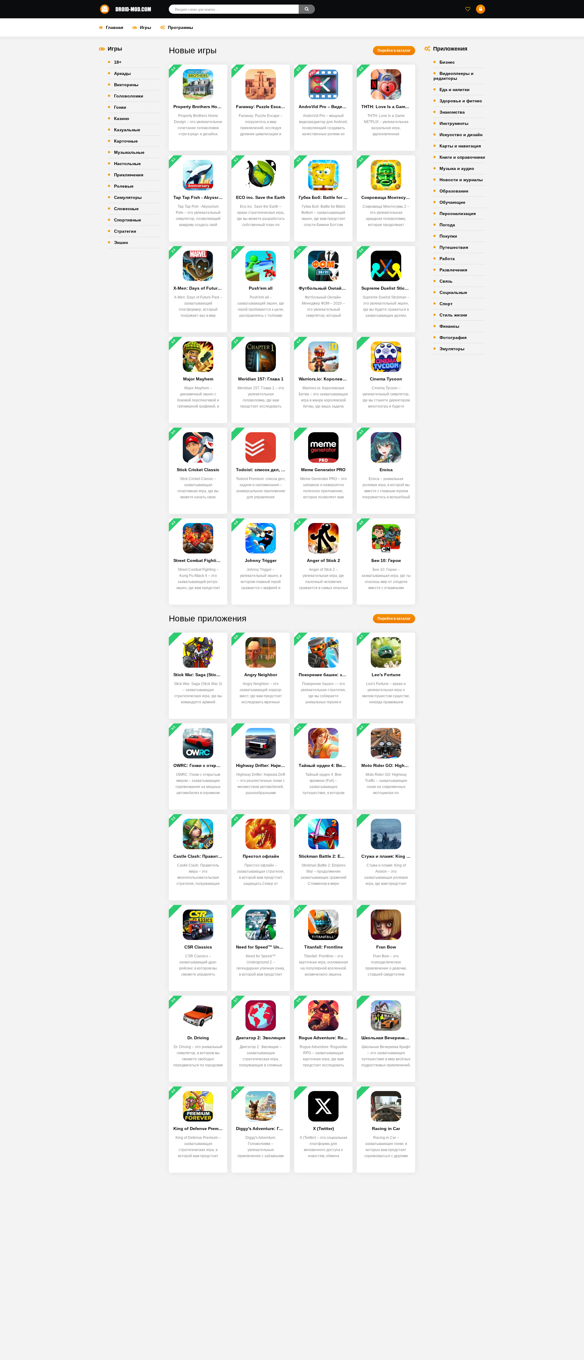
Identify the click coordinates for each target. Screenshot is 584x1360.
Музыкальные (129, 152)
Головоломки (128, 96)
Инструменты (454, 123)
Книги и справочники (462, 157)
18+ (117, 62)
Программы (180, 27)
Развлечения (453, 269)
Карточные (126, 141)
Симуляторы (128, 197)
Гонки (120, 107)
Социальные (453, 292)
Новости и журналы (461, 179)
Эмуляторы (452, 348)
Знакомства (452, 112)
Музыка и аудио (457, 168)
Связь (446, 281)
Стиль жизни (453, 315)
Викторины (126, 84)
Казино (121, 118)
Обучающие (452, 202)
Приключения (128, 174)
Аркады (122, 73)
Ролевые (124, 186)
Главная (114, 27)
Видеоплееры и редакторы (453, 76)
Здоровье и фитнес (461, 100)
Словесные (126, 208)
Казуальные (127, 129)
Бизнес (447, 62)
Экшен (121, 242)
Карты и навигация (460, 145)
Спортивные (127, 219)
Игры (145, 27)
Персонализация (458, 213)
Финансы (449, 326)
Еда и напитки (455, 89)
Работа (447, 258)
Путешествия (454, 247)
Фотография (453, 337)
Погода (447, 224)
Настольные (127, 163)
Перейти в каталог (394, 50)
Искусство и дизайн (461, 134)
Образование (454, 191)
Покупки (448, 236)
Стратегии (125, 231)
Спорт (446, 303)
